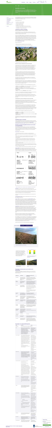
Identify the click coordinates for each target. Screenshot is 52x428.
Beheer (30, 2)
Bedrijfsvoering (42, 2)
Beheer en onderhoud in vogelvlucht (10, 18)
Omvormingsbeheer (8, 20)
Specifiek (8, 26)
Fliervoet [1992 (17, 131)
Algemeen (8, 17)
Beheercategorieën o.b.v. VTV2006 (10, 22)
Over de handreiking (40, 1)
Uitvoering (34, 2)
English (45, 1)
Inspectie (38, 2)
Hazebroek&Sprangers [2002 (18, 196)
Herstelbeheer (8, 21)
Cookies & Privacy (8, 426)
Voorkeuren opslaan (47, 426)
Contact (43, 1)
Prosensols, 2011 (33, 415)
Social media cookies (46, 423)
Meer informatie (44, 421)
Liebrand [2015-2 (17, 206)
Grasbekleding (23, 2)
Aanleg (27, 2)
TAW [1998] (16, 188)
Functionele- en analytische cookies (47, 422)
